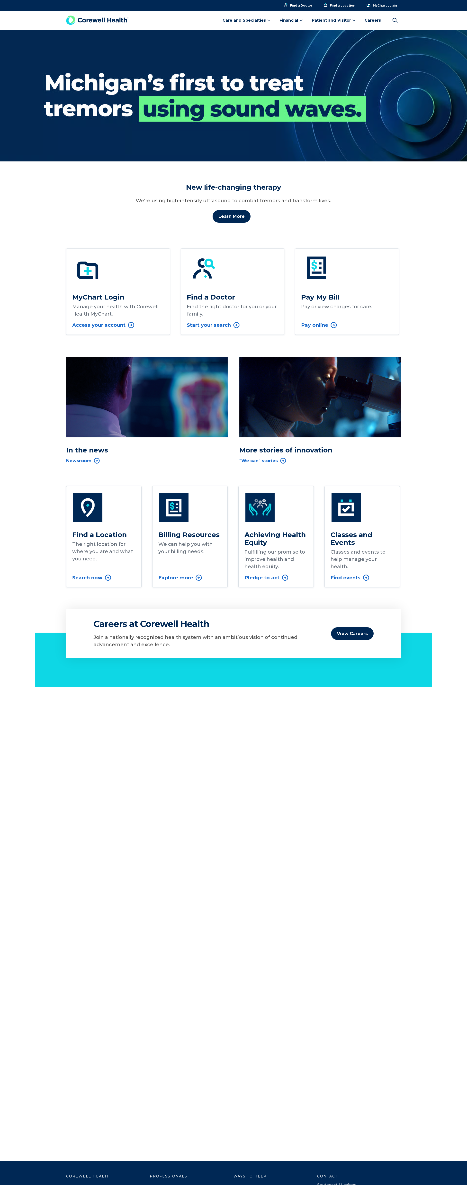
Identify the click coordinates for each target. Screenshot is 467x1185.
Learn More (231, 216)
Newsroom (78, 460)
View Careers (352, 633)
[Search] (395, 20)
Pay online (314, 325)
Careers (373, 20)
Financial (288, 20)
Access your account (99, 325)
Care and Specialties (244, 20)
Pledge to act (261, 578)
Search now (87, 578)
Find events (345, 578)
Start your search (209, 325)
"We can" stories (258, 460)
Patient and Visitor (331, 20)
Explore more (175, 578)
